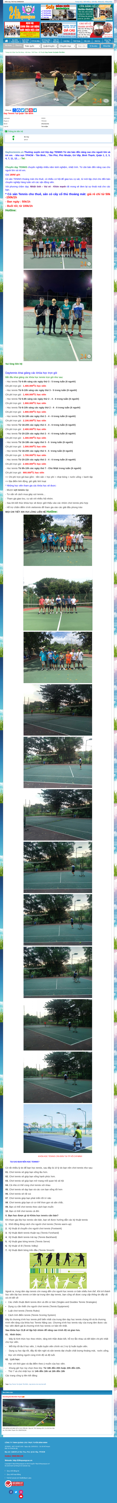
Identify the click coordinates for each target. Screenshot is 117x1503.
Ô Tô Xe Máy (36, 41)
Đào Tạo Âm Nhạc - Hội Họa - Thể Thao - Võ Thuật (29, 52)
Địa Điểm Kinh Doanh (15, 41)
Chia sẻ (8, 110)
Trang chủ (78, 2)
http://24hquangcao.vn (22, 1460)
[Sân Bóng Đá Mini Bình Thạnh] (29, 1413)
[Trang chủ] (6, 40)
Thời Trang (76, 41)
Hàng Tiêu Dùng (107, 41)
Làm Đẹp (66, 41)
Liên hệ (94, 2)
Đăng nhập (108, 2)
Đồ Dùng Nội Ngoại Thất (46, 41)
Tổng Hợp (18, 45)
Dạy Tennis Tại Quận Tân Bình (18, 1384)
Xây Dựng (8, 45)
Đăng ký (100, 2)
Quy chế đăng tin (13, 1471)
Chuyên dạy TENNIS (16, 167)
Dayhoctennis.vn (14, 152)
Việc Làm (87, 41)
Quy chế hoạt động (14, 1474)
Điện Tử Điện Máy (56, 41)
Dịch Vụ (97, 41)
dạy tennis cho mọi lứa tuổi (37, 1384)
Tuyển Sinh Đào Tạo (25, 41)
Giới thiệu (86, 2)
